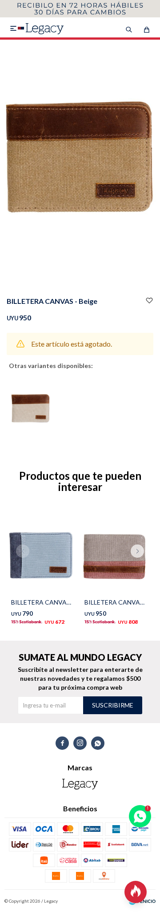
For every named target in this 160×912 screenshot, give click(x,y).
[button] (141, 569)
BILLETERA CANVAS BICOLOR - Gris (114, 602)
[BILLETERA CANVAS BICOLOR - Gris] (114, 551)
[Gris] (30, 406)
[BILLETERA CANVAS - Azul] (41, 551)
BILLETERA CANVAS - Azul (41, 602)
